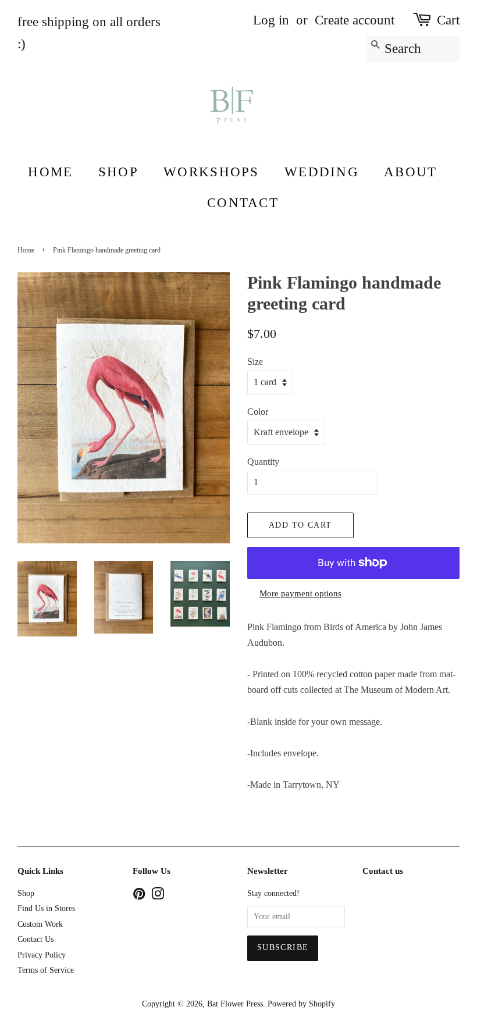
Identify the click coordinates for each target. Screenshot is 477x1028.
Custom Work (40, 924)
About (410, 172)
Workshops (211, 172)
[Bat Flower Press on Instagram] (157, 896)
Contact (243, 202)
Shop (118, 172)
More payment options (300, 593)
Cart (448, 20)
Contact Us (35, 939)
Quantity (263, 462)
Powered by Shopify (301, 1003)
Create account (354, 20)
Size (255, 362)
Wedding (321, 172)
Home (50, 172)
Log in (271, 20)
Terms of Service (45, 970)
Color (257, 412)
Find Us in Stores (46, 908)
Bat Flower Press (235, 1003)
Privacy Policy (41, 955)
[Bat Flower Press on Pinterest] (139, 896)
